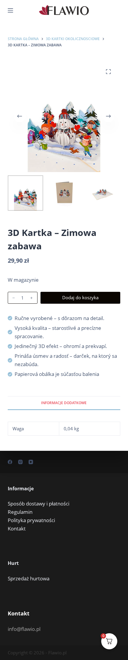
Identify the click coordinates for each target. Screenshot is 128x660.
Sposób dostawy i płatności (38, 503)
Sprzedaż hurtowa (28, 578)
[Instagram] (20, 462)
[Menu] (10, 10)
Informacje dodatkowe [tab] (64, 402)
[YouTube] (31, 462)
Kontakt (17, 528)
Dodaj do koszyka (80, 297)
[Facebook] (10, 462)
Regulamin (20, 511)
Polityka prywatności (31, 520)
